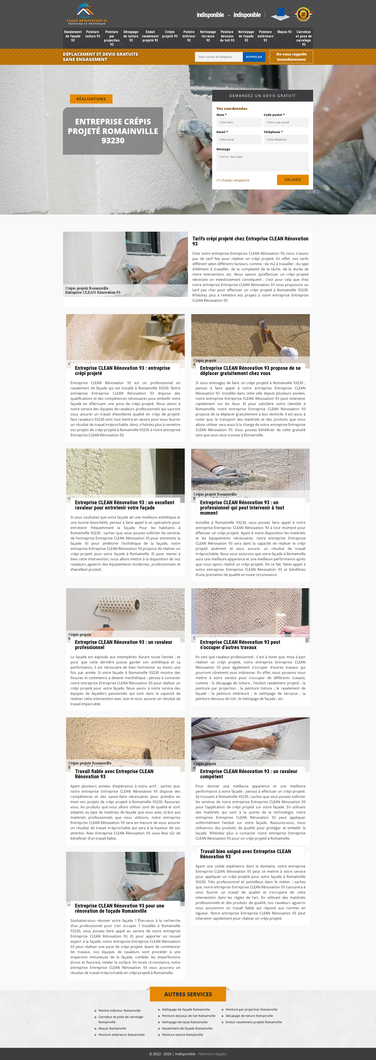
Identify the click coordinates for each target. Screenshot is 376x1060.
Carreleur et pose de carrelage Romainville (121, 1019)
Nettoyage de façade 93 (246, 36)
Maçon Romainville (112, 1028)
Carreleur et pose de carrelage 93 (304, 38)
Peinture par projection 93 (111, 38)
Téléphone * (273, 132)
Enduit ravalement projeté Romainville (254, 1022)
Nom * (222, 115)
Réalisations (91, 99)
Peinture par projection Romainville (251, 1009)
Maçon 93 (284, 32)
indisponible (210, 14)
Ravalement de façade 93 (73, 36)
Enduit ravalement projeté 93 (150, 36)
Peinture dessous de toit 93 (227, 36)
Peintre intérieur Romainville (120, 1010)
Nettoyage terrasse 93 (208, 36)
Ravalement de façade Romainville (187, 1028)
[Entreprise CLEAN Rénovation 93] (87, 14)
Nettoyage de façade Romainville (186, 1009)
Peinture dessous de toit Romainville (188, 1016)
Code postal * (274, 115)
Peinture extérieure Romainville (122, 1035)
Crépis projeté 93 (170, 34)
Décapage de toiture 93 (130, 36)
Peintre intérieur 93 (188, 36)
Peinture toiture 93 (92, 34)
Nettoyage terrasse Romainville (185, 1022)
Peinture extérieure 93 (265, 36)
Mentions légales (213, 1054)
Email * (222, 132)
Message (223, 149)
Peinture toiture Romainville (182, 1035)
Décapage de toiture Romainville (249, 1016)
